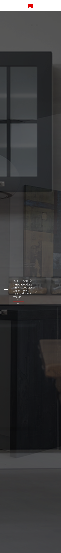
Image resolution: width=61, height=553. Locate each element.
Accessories (23, 7)
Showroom (37, 7)
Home (30, 6)
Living (15, 7)
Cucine (7, 7)
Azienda (45, 7)
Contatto (54, 7)
